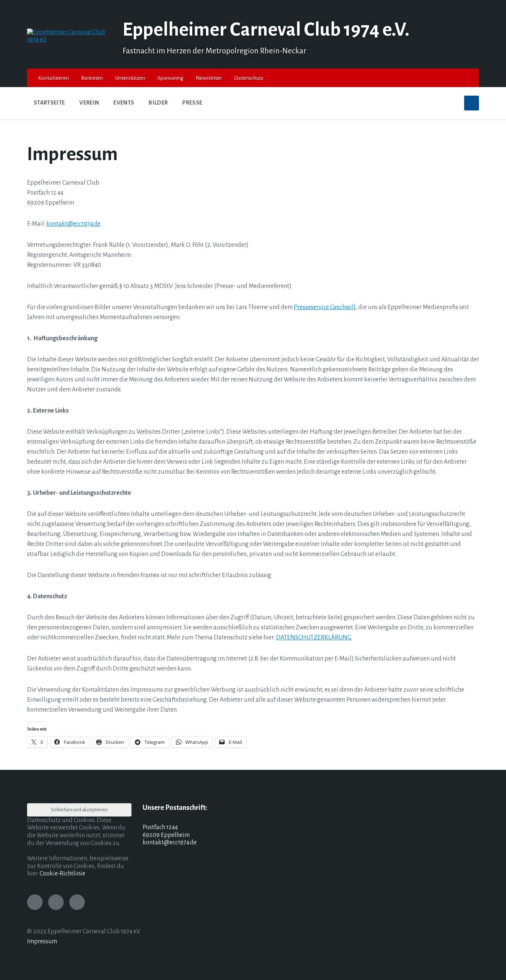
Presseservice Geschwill (325, 307)
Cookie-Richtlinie (62, 873)
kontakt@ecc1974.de (73, 224)
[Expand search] (471, 103)
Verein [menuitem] (89, 103)
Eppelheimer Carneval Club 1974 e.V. (266, 30)
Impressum (42, 941)
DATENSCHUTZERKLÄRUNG (314, 637)
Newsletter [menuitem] (209, 78)
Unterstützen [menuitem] (130, 78)
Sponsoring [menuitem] (170, 78)
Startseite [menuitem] (49, 103)
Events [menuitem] (123, 103)
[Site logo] (69, 39)
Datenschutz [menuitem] (248, 78)
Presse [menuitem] (192, 103)
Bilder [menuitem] (158, 103)
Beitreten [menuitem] (92, 78)
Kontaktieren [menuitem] (53, 78)
